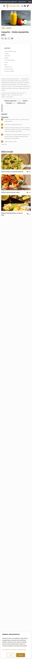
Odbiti (11, 655)
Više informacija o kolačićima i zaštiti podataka (14, 649)
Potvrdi (21, 655)
